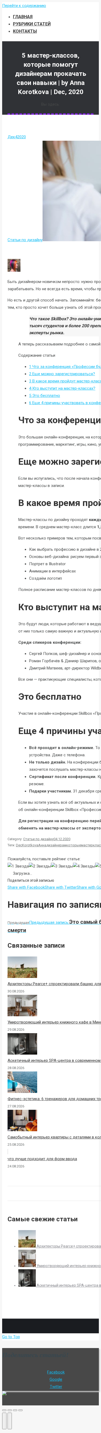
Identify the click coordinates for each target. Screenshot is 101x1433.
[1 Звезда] (18, 866)
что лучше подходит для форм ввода (42, 1158)
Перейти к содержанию (24, 5)
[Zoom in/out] (20, 1410)
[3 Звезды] (62, 866)
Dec (19, 845)
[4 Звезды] (84, 866)
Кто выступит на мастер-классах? (62, 388)
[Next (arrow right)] (10, 1421)
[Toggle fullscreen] (15, 1410)
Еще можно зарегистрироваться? (62, 373)
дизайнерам (56, 845)
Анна (42, 845)
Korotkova (30, 845)
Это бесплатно (44, 395)
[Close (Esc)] (4, 1410)
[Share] (10, 1410)
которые (73, 845)
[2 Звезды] (40, 866)
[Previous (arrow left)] (4, 1421)
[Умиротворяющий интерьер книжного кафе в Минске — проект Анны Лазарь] (27, 1266)
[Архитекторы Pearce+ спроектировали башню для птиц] (27, 1246)
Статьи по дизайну (25, 239)
